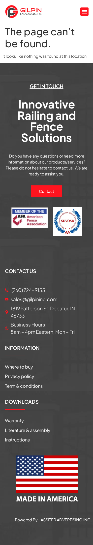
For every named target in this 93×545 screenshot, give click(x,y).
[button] (84, 11)
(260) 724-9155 (28, 290)
